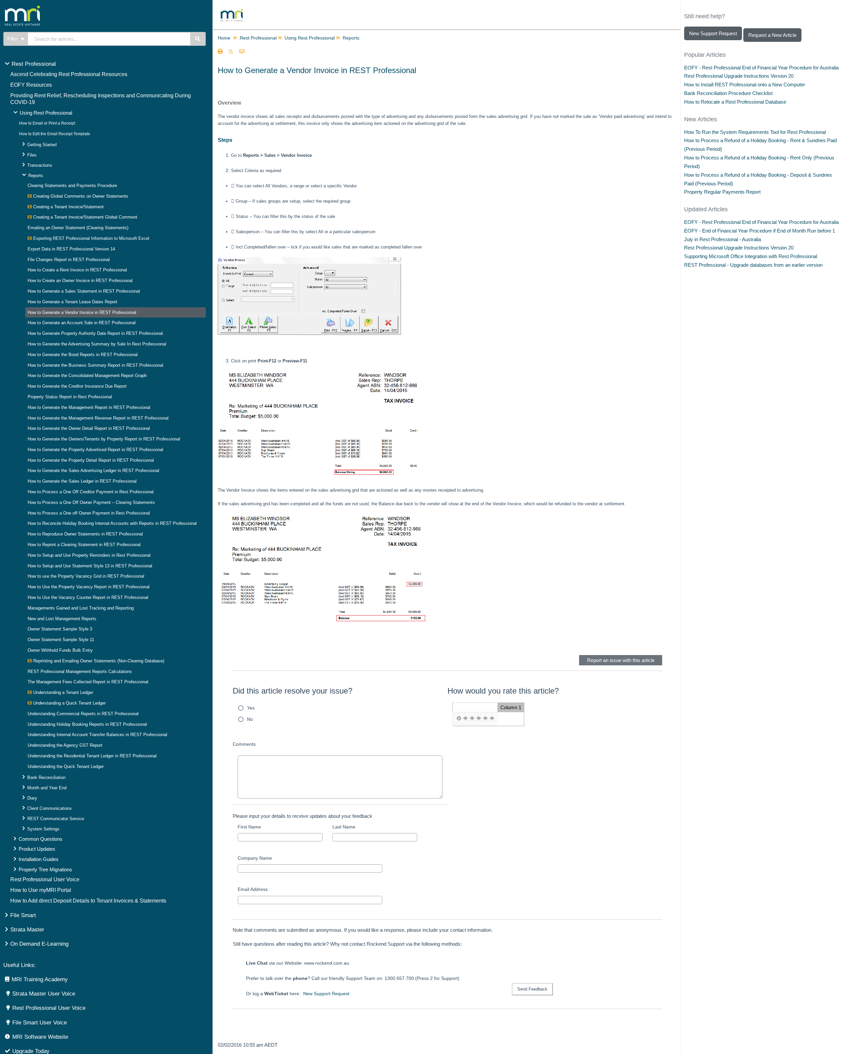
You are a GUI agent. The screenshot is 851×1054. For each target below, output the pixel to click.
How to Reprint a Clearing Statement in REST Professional (84, 544)
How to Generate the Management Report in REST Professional (89, 407)
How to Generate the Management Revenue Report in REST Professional (98, 418)
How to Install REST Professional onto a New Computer (744, 84)
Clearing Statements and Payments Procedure (72, 185)
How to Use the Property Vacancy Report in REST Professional (89, 586)
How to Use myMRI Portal (40, 890)
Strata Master (27, 929)
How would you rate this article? (503, 690)
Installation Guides (39, 859)
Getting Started (42, 144)
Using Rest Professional (46, 113)
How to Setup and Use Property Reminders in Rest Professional (89, 555)
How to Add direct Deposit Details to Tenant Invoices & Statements (88, 901)
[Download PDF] (231, 52)
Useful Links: (19, 965)
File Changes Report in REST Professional (69, 259)
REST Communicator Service (55, 818)
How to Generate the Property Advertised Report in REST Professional (95, 449)
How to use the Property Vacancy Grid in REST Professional (86, 576)
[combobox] (109, 39)
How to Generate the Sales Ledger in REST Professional (82, 481)
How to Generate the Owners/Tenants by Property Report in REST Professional (104, 438)
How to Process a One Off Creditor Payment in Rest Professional (91, 491)
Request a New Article (772, 35)
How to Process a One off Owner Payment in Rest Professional (89, 513)
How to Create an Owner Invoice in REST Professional (80, 280)
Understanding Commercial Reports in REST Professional (83, 713)
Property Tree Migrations (45, 869)
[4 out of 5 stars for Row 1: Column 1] (485, 718)
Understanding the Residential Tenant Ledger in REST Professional (92, 755)
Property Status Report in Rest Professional (70, 396)
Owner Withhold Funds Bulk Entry (60, 650)
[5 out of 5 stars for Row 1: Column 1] (492, 718)
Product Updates (37, 849)
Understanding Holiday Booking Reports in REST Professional (87, 724)
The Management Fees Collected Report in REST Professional (88, 681)
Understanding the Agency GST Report (65, 745)
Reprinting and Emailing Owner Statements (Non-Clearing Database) (98, 660)
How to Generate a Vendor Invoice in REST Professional (82, 312)
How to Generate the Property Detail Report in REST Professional (91, 460)
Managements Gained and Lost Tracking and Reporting (81, 608)
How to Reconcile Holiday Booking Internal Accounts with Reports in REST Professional (112, 523)
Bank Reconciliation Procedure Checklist (728, 93)
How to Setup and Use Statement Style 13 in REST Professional (90, 565)
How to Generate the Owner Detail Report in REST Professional (89, 428)
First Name (249, 826)
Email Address (253, 889)
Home (224, 38)
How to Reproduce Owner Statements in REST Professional (85, 533)
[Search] (198, 39)
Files (32, 154)
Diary (32, 798)
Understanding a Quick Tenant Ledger (69, 703)
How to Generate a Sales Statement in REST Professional (84, 291)
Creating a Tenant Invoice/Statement (68, 206)
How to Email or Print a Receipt (47, 123)
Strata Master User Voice (43, 994)
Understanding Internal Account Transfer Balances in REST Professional (97, 734)
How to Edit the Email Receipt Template (54, 134)
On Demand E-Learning (39, 944)
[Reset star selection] (458, 718)
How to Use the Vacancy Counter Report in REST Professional (88, 597)
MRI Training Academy (40, 979)
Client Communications (49, 808)
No (250, 719)
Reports (35, 175)
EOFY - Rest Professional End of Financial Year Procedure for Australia (761, 67)
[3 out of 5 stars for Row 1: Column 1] (478, 718)
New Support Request (326, 993)
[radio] (458, 718)
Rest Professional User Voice (44, 879)
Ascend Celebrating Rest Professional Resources (68, 74)
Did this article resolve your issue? (292, 690)
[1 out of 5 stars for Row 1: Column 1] (465, 718)
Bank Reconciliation (46, 777)
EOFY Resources (31, 85)
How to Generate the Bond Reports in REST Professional (83, 354)
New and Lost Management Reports (62, 618)
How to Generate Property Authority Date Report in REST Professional (95, 333)
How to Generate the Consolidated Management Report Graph (87, 375)
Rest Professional (34, 64)
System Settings (43, 828)
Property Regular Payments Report (722, 192)
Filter (13, 39)
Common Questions (40, 839)
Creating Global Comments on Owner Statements (80, 196)
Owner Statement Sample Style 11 (61, 639)
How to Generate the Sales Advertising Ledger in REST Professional (93, 470)
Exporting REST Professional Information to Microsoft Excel (90, 238)
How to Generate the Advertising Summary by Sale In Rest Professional (97, 343)
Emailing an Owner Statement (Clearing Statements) (78, 227)
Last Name (343, 826)
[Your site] (48, 8)
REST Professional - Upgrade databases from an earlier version (753, 265)
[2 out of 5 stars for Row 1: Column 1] (472, 718)
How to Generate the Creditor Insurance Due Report (77, 386)
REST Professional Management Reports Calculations (80, 671)
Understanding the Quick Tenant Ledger (66, 766)
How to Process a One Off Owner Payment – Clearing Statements (91, 502)
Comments (244, 744)
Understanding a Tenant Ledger (62, 692)
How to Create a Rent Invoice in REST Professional (77, 269)
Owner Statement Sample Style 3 (60, 628)
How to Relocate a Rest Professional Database (735, 102)
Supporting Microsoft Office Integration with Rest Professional (750, 256)
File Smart (23, 915)
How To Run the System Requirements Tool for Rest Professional (755, 132)
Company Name (255, 858)
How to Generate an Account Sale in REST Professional (82, 322)
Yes (251, 708)
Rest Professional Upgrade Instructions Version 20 (738, 76)
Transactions (39, 165)
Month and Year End (46, 787)
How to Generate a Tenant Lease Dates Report (72, 301)
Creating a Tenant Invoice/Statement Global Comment (84, 217)
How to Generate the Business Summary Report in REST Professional (95, 365)
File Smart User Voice (39, 1022)
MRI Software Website (40, 1037)
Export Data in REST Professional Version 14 (71, 248)
